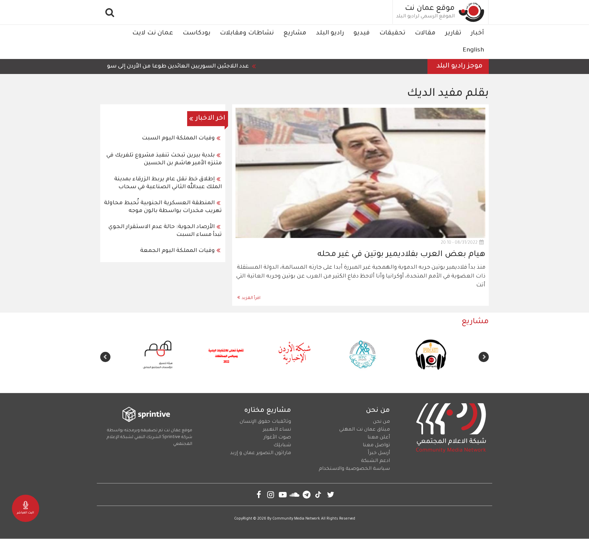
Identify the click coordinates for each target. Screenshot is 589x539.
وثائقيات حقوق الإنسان (265, 422)
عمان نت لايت (152, 33)
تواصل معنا (376, 445)
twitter (330, 494)
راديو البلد (330, 33)
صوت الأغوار (277, 437)
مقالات (425, 33)
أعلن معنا (378, 437)
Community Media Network (296, 519)
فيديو (361, 33)
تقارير (453, 33)
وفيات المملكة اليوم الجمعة (177, 251)
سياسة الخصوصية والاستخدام (354, 469)
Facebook (259, 494)
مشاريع (294, 33)
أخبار (477, 33)
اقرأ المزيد (251, 298)
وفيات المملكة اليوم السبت (178, 138)
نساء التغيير (277, 430)
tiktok (318, 494)
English (473, 50)
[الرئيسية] (472, 12)
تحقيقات (392, 33)
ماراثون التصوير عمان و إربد (260, 453)
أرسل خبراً (379, 453)
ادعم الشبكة (375, 461)
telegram (307, 494)
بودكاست (196, 33)
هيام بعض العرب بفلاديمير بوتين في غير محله (401, 254)
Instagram (271, 494)
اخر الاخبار (210, 118)
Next (105, 357)
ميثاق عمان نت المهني (364, 430)
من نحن (381, 422)
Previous (484, 357)
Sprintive (171, 437)
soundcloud (295, 494)
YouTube (283, 494)
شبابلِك (282, 445)
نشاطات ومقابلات (247, 33)
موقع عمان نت (430, 9)
